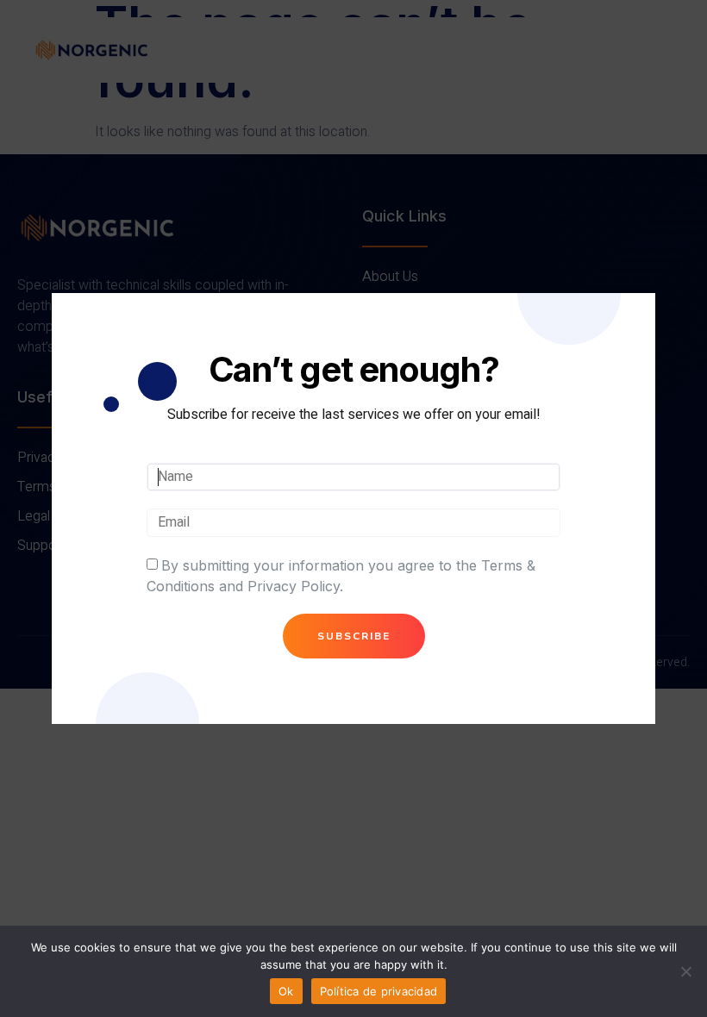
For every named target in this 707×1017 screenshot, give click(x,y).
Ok (286, 991)
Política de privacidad (379, 991)
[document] (353, 508)
